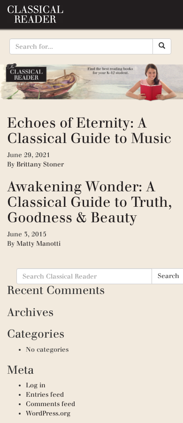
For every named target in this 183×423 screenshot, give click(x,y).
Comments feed (50, 404)
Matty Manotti (38, 244)
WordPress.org (48, 413)
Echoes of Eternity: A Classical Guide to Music (89, 130)
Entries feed (45, 395)
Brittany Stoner (40, 164)
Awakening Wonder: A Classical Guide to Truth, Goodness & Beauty (89, 202)
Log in (36, 385)
